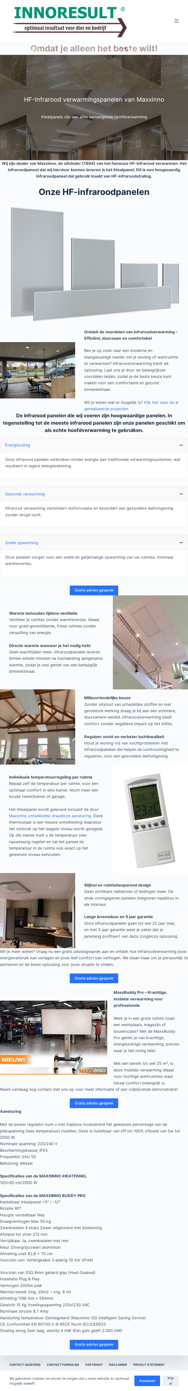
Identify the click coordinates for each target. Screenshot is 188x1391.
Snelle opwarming (21, 542)
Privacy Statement (149, 1365)
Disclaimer (118, 1365)
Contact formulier (63, 1365)
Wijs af (170, 1380)
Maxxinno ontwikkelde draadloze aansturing (50, 815)
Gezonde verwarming (25, 494)
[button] (94, 445)
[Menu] (176, 21)
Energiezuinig (17, 445)
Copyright (94, 1365)
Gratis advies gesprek (94, 590)
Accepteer (147, 1381)
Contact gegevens (25, 1365)
